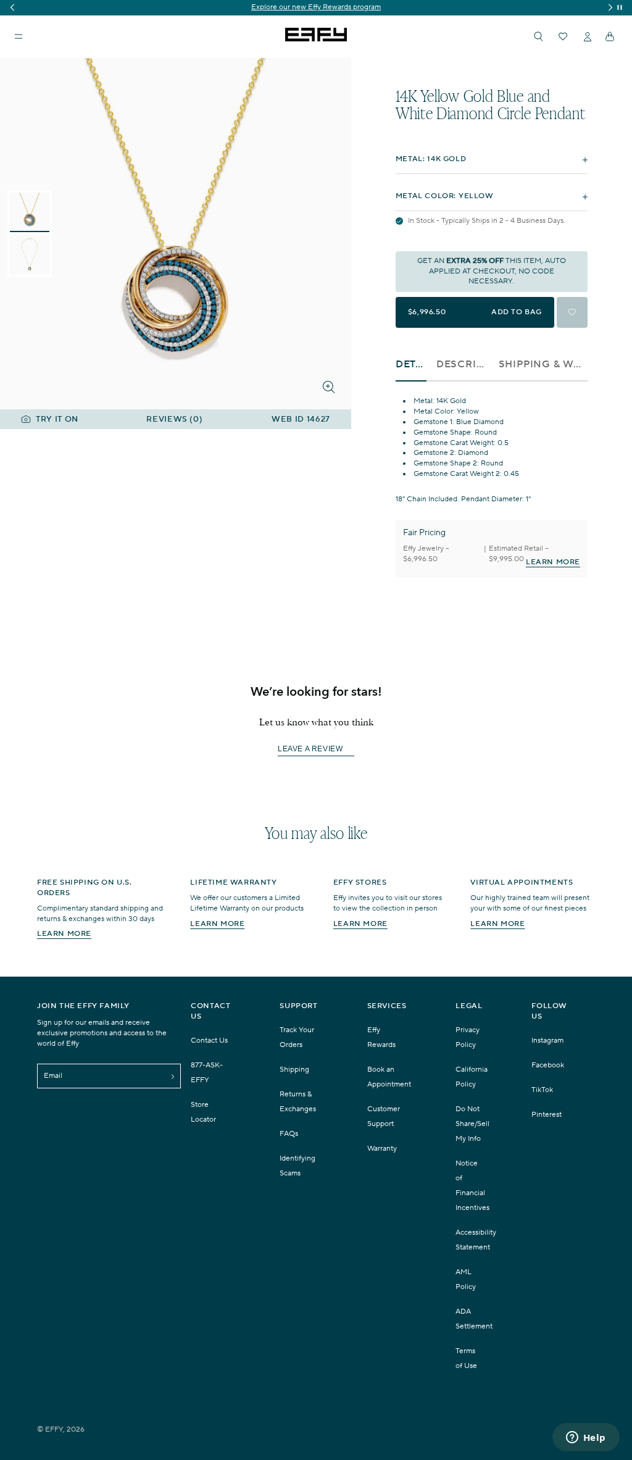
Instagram (547, 1040)
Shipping (294, 1069)
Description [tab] (462, 364)
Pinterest (546, 1114)
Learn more (64, 933)
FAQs (289, 1133)
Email (53, 1075)
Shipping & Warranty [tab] (543, 364)
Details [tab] (411, 364)
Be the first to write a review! (316, 749)
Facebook (547, 1065)
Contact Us (209, 1040)
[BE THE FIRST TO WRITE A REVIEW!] (316, 771)
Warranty (382, 1148)
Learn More (553, 562)
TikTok (542, 1090)
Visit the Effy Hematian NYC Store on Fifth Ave (350, 7)
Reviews (174, 419)
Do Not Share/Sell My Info (472, 1123)
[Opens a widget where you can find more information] (586, 1438)
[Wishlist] (563, 36)
